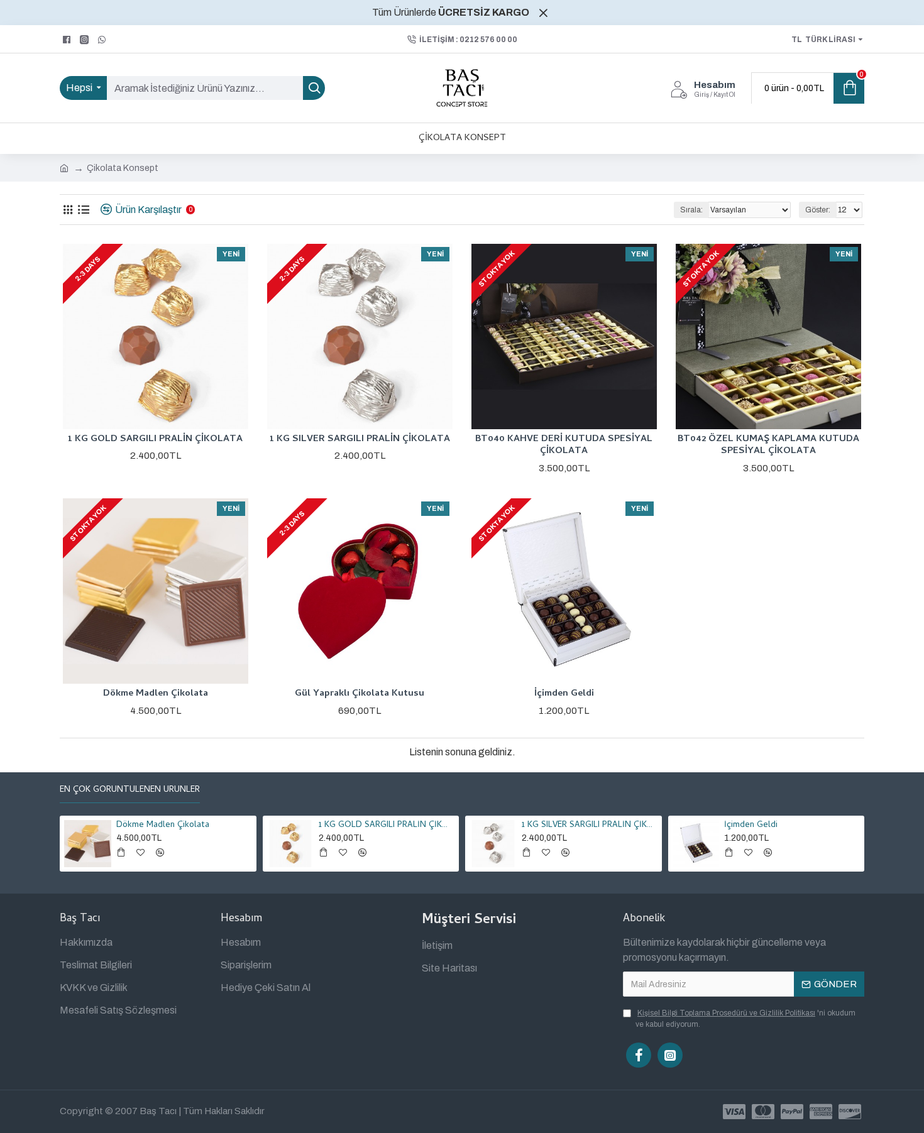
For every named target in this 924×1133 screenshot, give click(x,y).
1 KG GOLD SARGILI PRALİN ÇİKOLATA (155, 440)
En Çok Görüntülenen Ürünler (130, 791)
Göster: (817, 209)
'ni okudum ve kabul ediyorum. (745, 1019)
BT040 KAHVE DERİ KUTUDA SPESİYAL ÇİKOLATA (563, 446)
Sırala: (691, 209)
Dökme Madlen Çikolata (155, 694)
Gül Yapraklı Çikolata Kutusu (359, 694)
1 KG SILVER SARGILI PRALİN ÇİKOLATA (360, 440)
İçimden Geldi (564, 694)
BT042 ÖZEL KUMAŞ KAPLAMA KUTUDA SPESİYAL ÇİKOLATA (768, 446)
